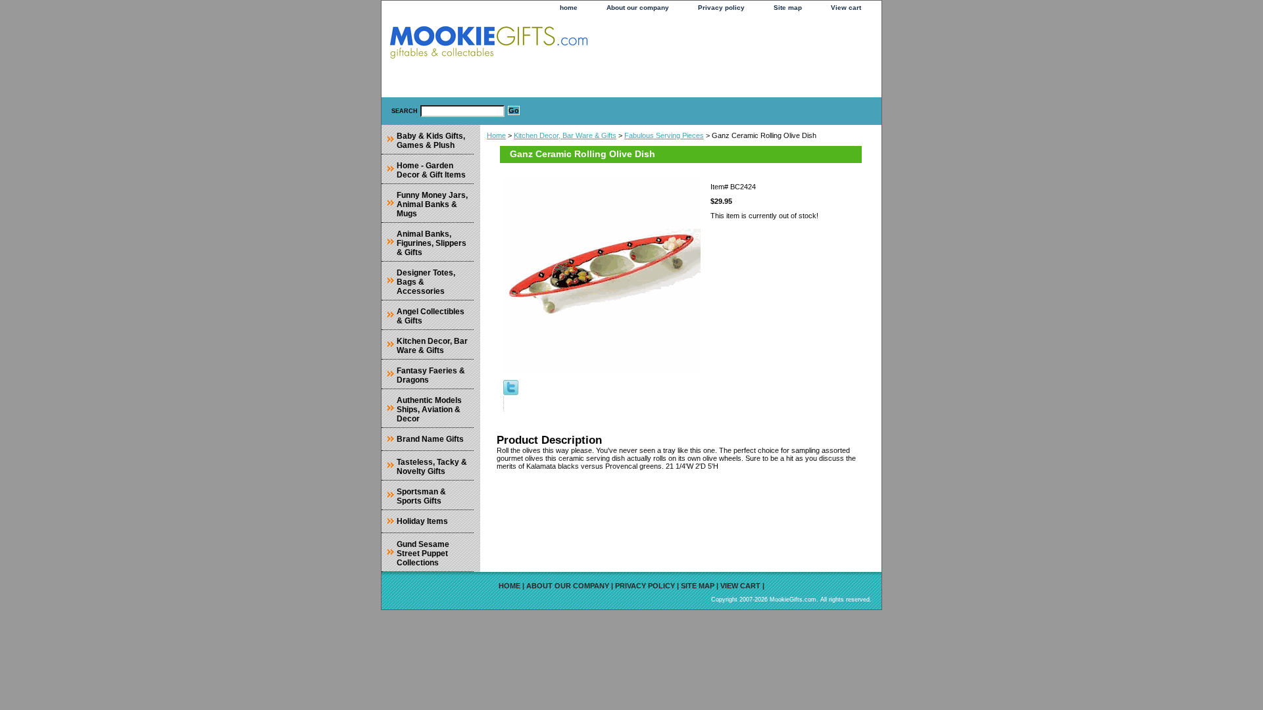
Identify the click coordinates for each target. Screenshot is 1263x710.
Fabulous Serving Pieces (664, 135)
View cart (846, 7)
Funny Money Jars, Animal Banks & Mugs (432, 204)
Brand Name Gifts (430, 439)
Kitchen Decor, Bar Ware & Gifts (565, 135)
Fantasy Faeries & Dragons (431, 375)
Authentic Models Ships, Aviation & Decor (429, 409)
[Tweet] (510, 392)
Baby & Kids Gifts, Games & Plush (431, 140)
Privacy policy (721, 7)
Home (496, 135)
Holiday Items (422, 521)
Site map (788, 7)
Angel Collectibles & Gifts (430, 316)
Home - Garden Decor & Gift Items (431, 170)
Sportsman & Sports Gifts (421, 496)
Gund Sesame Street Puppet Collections (423, 553)
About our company (638, 7)
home (569, 7)
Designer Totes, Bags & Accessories (426, 282)
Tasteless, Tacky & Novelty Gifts (432, 467)
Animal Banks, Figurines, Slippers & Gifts (431, 243)
